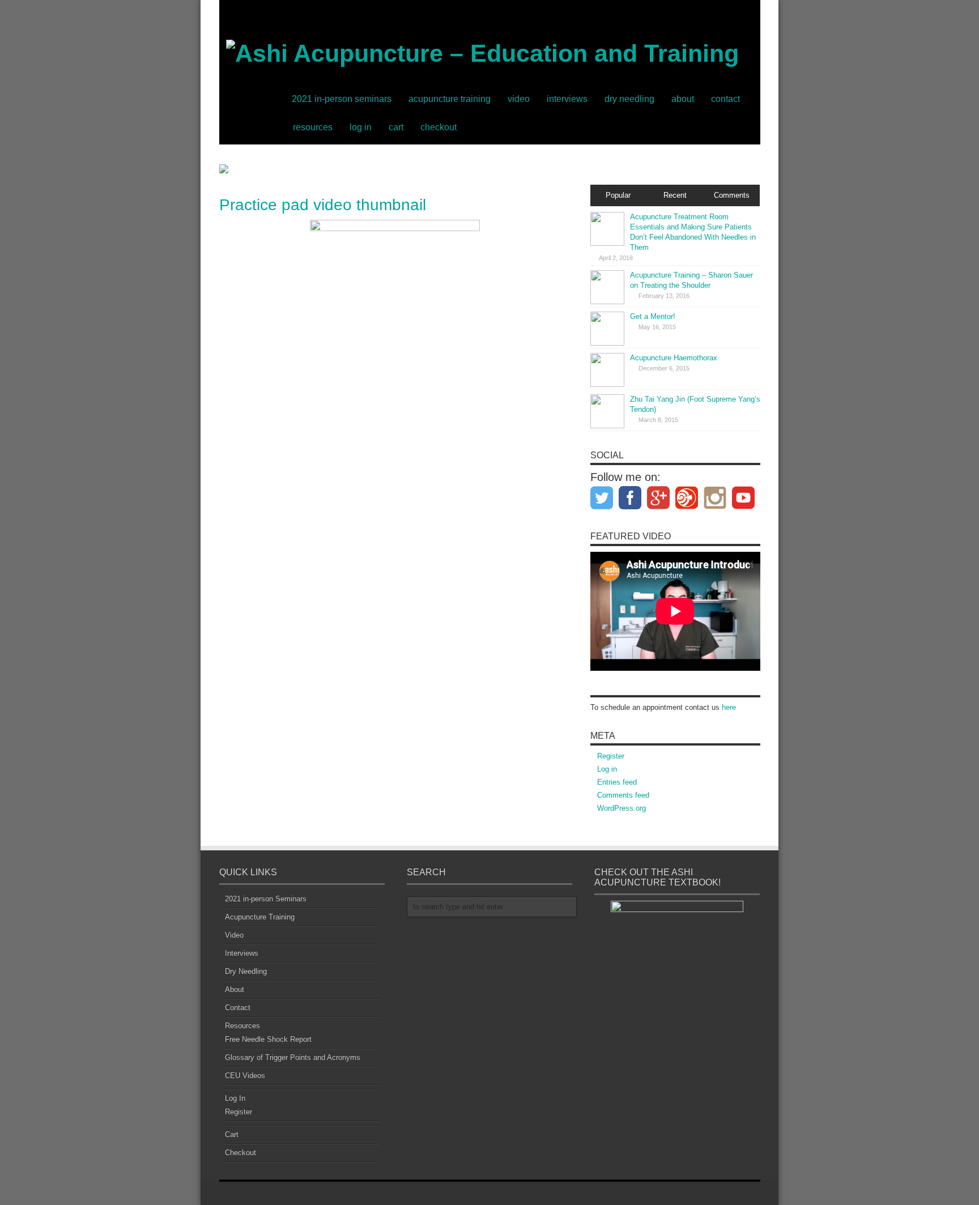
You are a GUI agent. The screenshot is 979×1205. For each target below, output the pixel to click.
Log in (607, 769)
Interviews (567, 99)
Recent (675, 195)
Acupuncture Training (449, 99)
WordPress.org (621, 808)
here (729, 707)
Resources (313, 127)
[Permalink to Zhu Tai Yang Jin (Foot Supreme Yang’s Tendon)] (607, 411)
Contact (725, 99)
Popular (618, 195)
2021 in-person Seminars (341, 99)
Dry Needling (629, 99)
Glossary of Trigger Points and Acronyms (292, 1057)
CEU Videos (245, 1075)
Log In (361, 127)
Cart (396, 127)
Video (519, 99)
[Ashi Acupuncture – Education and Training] (479, 59)
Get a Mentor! (652, 316)
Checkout (438, 127)
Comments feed (623, 795)
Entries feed (617, 782)
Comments (732, 195)
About (682, 99)
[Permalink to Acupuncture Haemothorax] (607, 370)
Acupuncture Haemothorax (673, 358)
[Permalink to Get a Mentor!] (607, 329)
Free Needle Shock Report (268, 1039)
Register (610, 756)
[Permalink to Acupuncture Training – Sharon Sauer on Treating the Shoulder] (607, 287)
